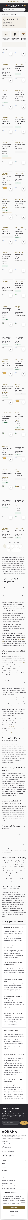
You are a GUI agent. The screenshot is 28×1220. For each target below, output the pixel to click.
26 (9, 550)
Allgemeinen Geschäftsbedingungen (12, 727)
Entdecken (4, 1170)
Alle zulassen (14, 1207)
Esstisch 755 (22, 663)
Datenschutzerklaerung (15, 1203)
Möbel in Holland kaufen (7, 1183)
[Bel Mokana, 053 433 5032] (24, 1)
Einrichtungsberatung (8, 733)
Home (3, 14)
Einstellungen (14, 1215)
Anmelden (24, 1122)
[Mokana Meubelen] (14, 5)
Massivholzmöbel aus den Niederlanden (11, 1186)
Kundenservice (5, 1167)
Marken (3, 1163)
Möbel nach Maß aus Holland (8, 1188)
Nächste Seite (16, 550)
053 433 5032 (5, 1141)
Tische (7, 14)
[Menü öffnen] (4, 5)
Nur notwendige (14, 1211)
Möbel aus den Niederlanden (8, 1180)
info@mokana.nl (6, 1143)
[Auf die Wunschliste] (10, 54)
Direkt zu (4, 1160)
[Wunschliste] (21, 5)
